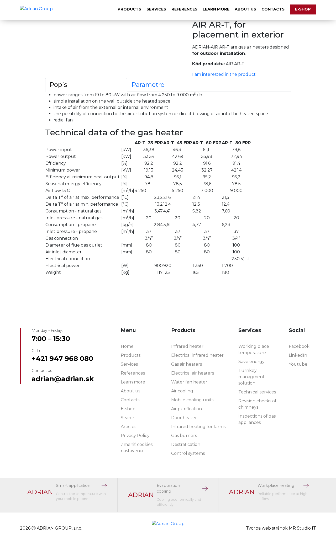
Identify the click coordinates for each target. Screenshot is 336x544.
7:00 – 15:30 (51, 338)
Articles (128, 426)
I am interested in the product (224, 74)
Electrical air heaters (192, 373)
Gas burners (184, 435)
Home (127, 346)
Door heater (184, 417)
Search (128, 417)
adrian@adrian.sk (63, 379)
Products (129, 9)
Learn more (216, 9)
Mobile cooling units (192, 399)
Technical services (257, 392)
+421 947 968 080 (62, 358)
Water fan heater (189, 382)
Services (156, 9)
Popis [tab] (58, 84)
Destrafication (185, 444)
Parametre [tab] (148, 84)
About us (245, 9)
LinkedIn (298, 355)
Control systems (188, 453)
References (184, 9)
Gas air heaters (186, 364)
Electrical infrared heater (197, 355)
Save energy (251, 361)
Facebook (299, 346)
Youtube (298, 364)
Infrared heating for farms (198, 426)
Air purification (186, 408)
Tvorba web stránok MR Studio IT (281, 528)
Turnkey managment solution (251, 377)
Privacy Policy (135, 435)
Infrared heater (187, 346)
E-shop (303, 9)
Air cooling (182, 390)
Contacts (273, 9)
